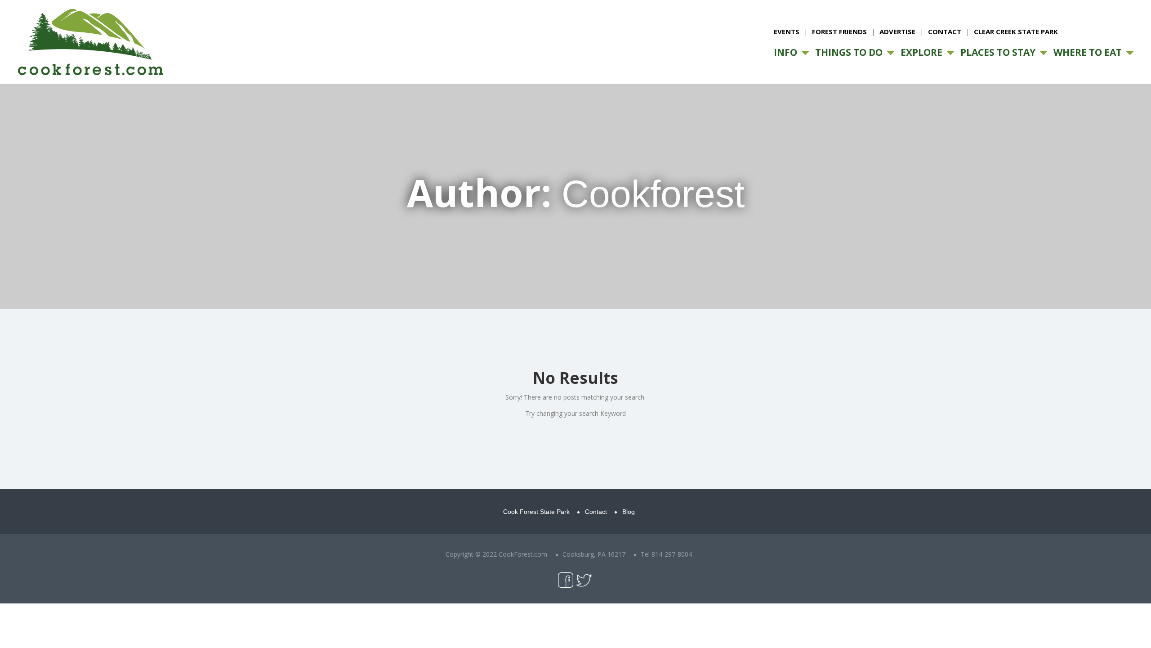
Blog (628, 511)
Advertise (897, 31)
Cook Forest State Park (536, 511)
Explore (921, 52)
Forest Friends (839, 31)
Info (785, 52)
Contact (944, 31)
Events (786, 31)
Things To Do (849, 52)
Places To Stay (997, 52)
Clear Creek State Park (1016, 31)
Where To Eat (1087, 52)
